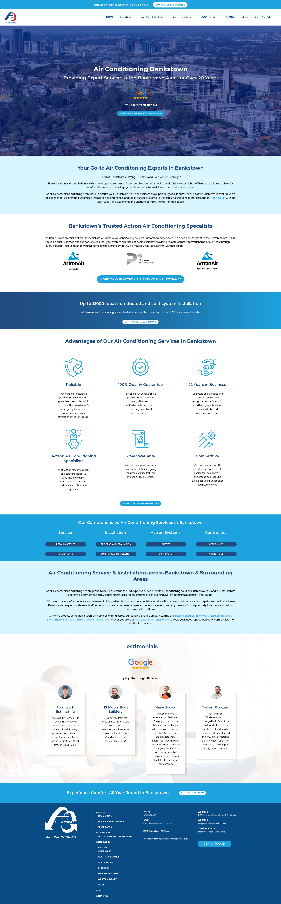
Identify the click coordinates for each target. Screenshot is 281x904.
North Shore (54, 619)
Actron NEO (216, 544)
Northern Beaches (221, 615)
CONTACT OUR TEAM (192, 792)
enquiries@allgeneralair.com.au (157, 823)
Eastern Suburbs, (185, 615)
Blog (244, 17)
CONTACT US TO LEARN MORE (140, 322)
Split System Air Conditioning (115, 836)
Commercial (105, 816)
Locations (208, 17)
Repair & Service (65, 544)
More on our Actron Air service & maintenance (140, 279)
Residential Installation (116, 544)
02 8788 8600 (139, 4)
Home (110, 17)
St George (103, 868)
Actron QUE (216, 554)
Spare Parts (105, 827)
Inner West (202, 615)
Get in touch (217, 197)
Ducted (166, 544)
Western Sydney (95, 619)
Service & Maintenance (111, 821)
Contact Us (263, 17)
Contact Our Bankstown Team (141, 113)
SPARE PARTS (66, 554)
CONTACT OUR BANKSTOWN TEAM (140, 503)
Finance (230, 17)
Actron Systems (152, 17)
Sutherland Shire (73, 619)
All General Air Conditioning (152, 619)
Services (125, 17)
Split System (166, 554)
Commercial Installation (116, 554)
